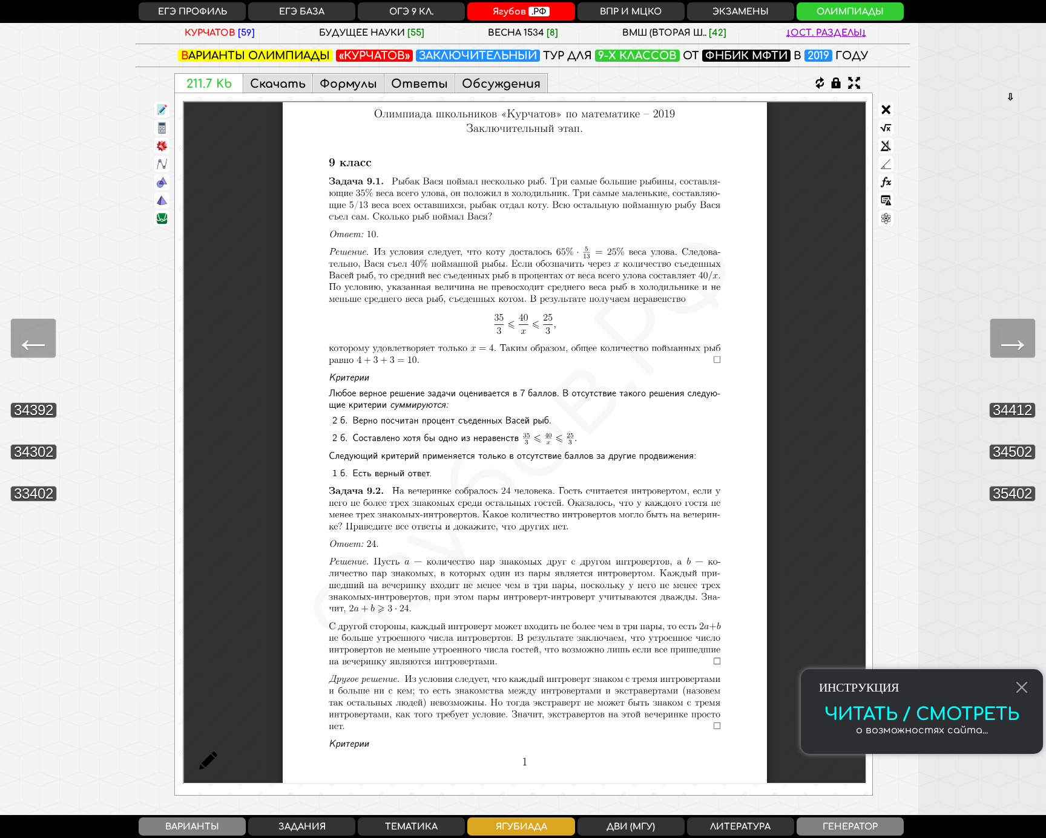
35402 (1012, 493)
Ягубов (520, 11)
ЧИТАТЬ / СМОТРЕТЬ (921, 714)
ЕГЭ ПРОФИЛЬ (192, 11)
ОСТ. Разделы (826, 33)
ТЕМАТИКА (411, 826)
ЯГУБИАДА (521, 826)
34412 (1012, 410)
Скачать (278, 83)
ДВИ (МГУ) (631, 826)
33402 (33, 493)
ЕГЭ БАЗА (301, 11)
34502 (1012, 452)
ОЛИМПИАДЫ (850, 11)
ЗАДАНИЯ (302, 826)
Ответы (419, 83)
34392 (33, 410)
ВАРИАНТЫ (192, 826)
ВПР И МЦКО (631, 11)
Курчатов (220, 33)
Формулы (348, 83)
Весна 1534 (523, 33)
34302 (33, 452)
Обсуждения (501, 83)
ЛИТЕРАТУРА (740, 826)
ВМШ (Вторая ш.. (674, 33)
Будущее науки (371, 33)
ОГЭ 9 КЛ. (411, 11)
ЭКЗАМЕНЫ (740, 11)
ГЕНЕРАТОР (850, 826)
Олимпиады (289, 56)
